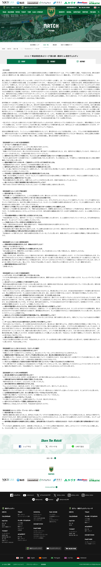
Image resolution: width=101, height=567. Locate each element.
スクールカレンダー (38, 520)
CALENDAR (11, 12)
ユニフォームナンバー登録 (24, 516)
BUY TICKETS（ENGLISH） (8, 542)
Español (44, 558)
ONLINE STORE (85, 7)
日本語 (21, 558)
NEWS (4, 12)
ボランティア (21, 528)
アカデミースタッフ (22, 540)
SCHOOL (69, 12)
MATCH (18, 12)
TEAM (29, 12)
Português (57, 558)
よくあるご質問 (6, 564)
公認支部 (20, 530)
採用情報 (43, 564)
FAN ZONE (93, 12)
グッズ (50, 518)
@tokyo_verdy (75, 495)
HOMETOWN (76, 12)
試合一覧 (46, 45)
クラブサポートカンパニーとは (40, 534)
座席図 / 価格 (5, 535)
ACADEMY (62, 12)
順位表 (55, 45)
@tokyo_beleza (61, 495)
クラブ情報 (20, 523)
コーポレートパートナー (39, 531)
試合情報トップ (34, 45)
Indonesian (83, 558)
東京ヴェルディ (10, 508)
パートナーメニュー (38, 532)
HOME (3, 49)
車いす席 (4, 539)
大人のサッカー (37, 516)
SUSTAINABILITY (72, 7)
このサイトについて (18, 564)
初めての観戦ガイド (66, 45)
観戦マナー (20, 526)
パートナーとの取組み (38, 538)
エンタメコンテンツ (53, 520)
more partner (50, 487)
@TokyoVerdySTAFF (45, 495)
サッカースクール (37, 514)
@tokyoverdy (39, 499)
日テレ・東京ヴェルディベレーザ (82, 508)
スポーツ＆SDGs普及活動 (39, 518)
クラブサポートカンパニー (39, 536)
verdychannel (30, 495)
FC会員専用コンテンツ (54, 516)
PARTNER (85, 12)
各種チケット (5, 540)
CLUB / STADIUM (38, 12)
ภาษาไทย (70, 558)
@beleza (51, 499)
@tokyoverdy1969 (64, 499)
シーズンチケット (6, 533)
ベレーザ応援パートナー (90, 543)
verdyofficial (17, 495)
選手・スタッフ (21, 514)
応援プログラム (52, 521)
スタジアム (20, 524)
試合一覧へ (50, 458)
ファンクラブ (52, 514)
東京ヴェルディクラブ (31, 7)
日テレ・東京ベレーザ (12, 7)
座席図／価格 (72, 533)
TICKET (23, 12)
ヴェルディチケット (55, 548)
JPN (98, 7)
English (33, 558)
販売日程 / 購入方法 (6, 537)
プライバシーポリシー (32, 564)
